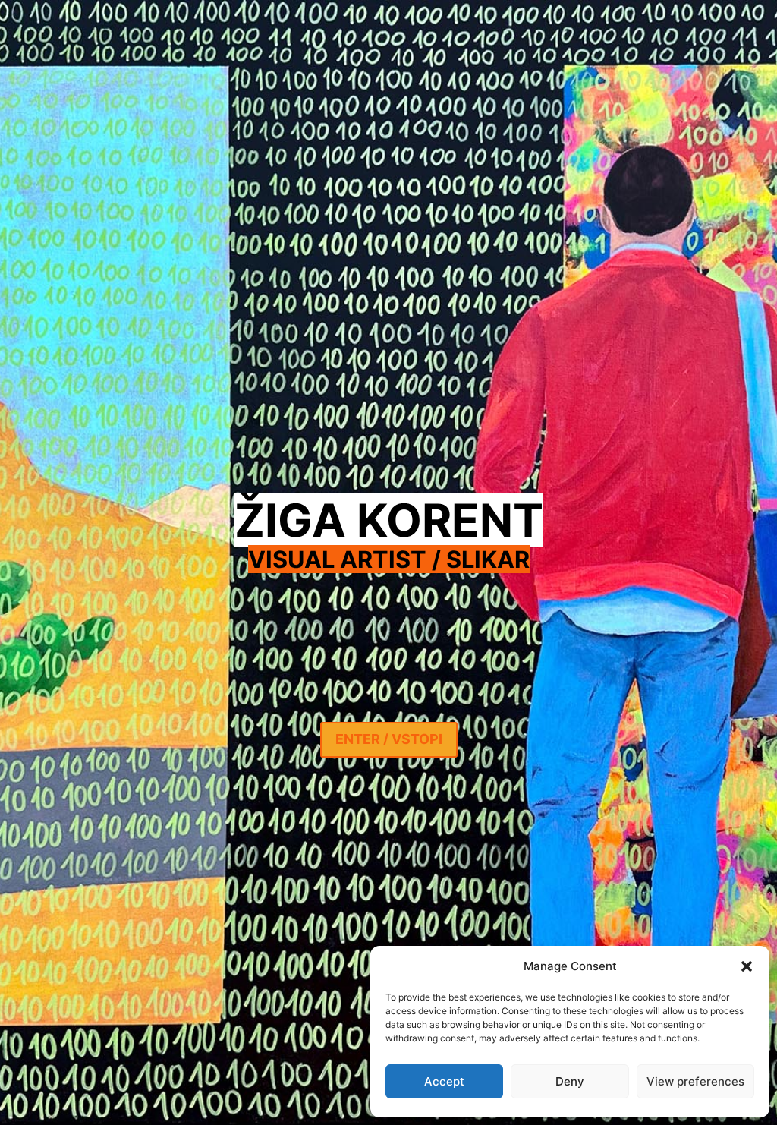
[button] (746, 966)
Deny (569, 1081)
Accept (444, 1081)
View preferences (695, 1081)
